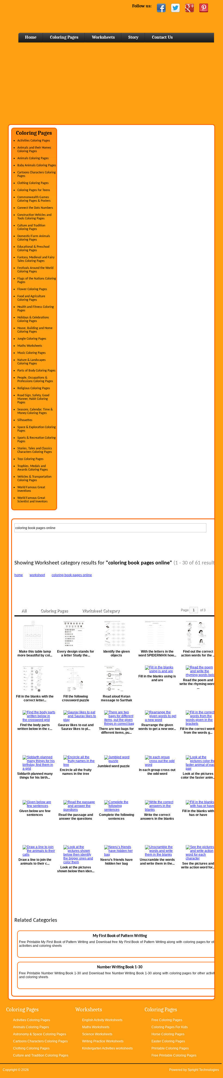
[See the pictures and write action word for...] (198, 852)
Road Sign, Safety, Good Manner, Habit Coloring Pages (33, 399)
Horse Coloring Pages (167, 1034)
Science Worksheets (97, 1034)
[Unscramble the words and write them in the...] (157, 850)
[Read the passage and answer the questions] (75, 806)
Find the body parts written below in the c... (34, 727)
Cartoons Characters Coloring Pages (40, 1041)
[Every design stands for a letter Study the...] (75, 634)
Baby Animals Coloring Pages (36, 165)
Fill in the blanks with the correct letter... (35, 698)
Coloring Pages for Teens (33, 190)
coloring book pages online (72, 575)
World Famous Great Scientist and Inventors (32, 499)
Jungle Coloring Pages (31, 338)
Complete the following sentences (116, 817)
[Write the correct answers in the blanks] (157, 806)
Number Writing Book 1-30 (120, 967)
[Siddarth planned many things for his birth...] (34, 762)
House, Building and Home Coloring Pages (34, 330)
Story (133, 37)
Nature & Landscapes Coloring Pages (31, 361)
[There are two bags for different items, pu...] (116, 718)
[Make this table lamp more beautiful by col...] (34, 634)
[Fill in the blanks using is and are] (157, 669)
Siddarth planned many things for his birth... (35, 775)
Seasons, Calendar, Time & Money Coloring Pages (35, 411)
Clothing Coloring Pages (33, 183)
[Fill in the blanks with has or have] (198, 804)
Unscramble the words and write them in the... (157, 861)
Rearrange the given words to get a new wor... (157, 727)
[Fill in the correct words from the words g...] (198, 718)
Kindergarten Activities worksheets (107, 1048)
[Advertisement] (111, 83)
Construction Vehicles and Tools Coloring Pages (34, 216)
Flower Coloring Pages (32, 289)
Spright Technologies (203, 1070)
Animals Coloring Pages (33, 158)
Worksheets (103, 37)
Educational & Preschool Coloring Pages (33, 248)
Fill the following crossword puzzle (75, 698)
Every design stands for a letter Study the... (75, 653)
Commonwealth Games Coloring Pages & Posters (34, 199)
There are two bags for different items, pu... (116, 731)
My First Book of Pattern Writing (120, 936)
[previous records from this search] (210, 610)
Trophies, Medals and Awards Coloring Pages (32, 468)
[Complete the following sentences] (116, 806)
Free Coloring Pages (166, 1020)
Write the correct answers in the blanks (157, 817)
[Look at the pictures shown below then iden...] (75, 854)
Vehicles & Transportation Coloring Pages (34, 478)
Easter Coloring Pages (168, 1041)
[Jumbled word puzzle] (116, 759)
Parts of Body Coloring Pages (36, 370)
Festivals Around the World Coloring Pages (35, 269)
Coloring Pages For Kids (169, 1027)
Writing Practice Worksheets (102, 1041)
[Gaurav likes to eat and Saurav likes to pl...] (75, 716)
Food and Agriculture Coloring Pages (31, 298)
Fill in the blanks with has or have (198, 813)
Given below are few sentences (34, 813)
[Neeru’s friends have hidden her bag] (116, 850)
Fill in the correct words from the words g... (198, 731)
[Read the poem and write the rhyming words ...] (198, 671)
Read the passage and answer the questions (75, 817)
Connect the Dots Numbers (35, 208)
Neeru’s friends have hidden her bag (116, 861)
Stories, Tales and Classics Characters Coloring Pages (34, 450)
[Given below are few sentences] (34, 804)
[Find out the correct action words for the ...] (198, 634)
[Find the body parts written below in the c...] (34, 716)
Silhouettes (24, 420)
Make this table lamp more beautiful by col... (34, 653)
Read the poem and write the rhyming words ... (198, 684)
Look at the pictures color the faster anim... (198, 775)
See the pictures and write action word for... (198, 865)
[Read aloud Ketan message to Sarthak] (116, 679)
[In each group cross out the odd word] (157, 761)
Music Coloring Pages (31, 353)
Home (52, 16)
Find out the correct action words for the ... (198, 653)
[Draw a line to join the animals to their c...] (34, 850)
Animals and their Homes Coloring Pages (34, 149)
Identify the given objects (116, 653)
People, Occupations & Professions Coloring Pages (35, 379)
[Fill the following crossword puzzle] (75, 679)
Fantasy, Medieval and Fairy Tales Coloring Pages (35, 259)
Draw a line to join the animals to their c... (34, 861)
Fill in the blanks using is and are (157, 678)
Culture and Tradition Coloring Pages (31, 227)
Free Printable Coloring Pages (173, 1055)
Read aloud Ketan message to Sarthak (116, 698)
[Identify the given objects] (116, 634)
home (18, 575)
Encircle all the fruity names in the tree (76, 772)
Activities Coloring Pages (33, 140)
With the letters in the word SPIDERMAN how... (157, 653)
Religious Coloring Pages (33, 388)
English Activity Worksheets (102, 1020)
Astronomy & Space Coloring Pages (39, 1034)
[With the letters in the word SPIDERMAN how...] (157, 634)
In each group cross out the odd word (157, 772)
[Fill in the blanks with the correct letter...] (34, 679)
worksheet (37, 575)
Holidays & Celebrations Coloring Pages (33, 319)
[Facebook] (161, 8)
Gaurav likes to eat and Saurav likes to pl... (76, 727)
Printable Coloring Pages (170, 1048)
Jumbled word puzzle (113, 766)
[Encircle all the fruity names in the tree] (75, 761)
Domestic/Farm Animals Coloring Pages (33, 238)
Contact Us (162, 37)
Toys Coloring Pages (30, 459)
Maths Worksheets (29, 346)
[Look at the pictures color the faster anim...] (198, 762)
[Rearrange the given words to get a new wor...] (157, 716)
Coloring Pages (64, 37)
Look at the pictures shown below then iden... (75, 869)
